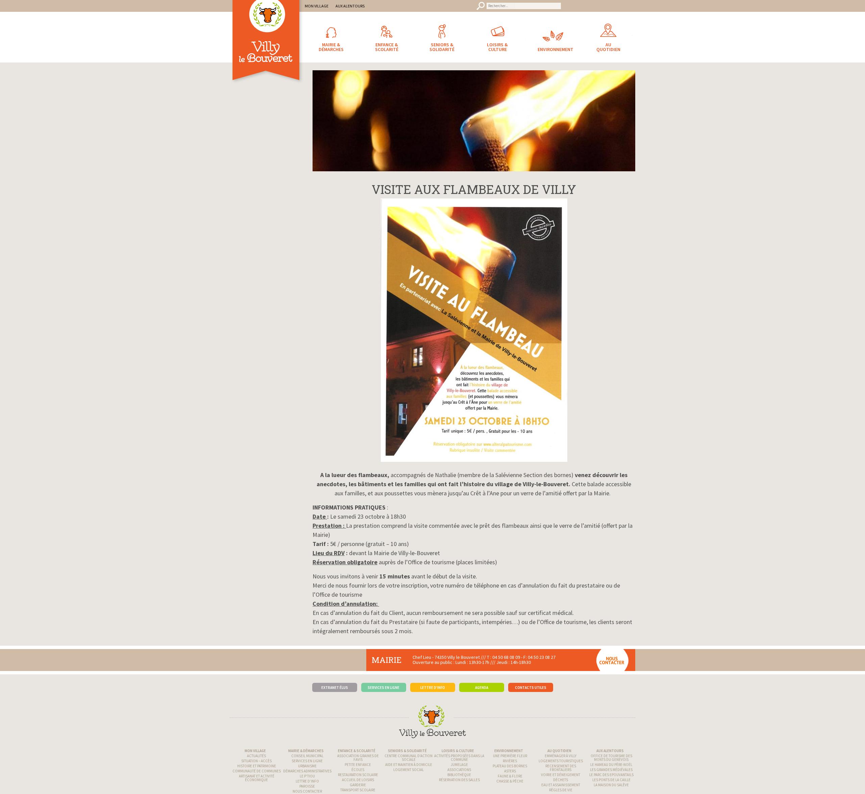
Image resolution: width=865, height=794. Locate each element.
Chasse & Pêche (509, 781)
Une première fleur (510, 755)
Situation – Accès (256, 761)
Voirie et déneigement (560, 774)
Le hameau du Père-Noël (611, 764)
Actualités (256, 755)
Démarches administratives (307, 771)
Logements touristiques (561, 761)
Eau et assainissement (560, 785)
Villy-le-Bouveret (267, 49)
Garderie (358, 785)
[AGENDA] (482, 677)
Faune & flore (510, 776)
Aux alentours (610, 750)
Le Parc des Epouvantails (611, 774)
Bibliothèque (459, 774)
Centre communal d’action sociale (408, 757)
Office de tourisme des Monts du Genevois (611, 757)
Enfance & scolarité (356, 750)
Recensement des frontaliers (560, 768)
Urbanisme (307, 766)
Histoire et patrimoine (256, 766)
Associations (459, 769)
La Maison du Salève (611, 785)
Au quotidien (559, 750)
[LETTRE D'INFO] (433, 677)
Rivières (510, 761)
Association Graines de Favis (358, 757)
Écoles (357, 769)
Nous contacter (307, 791)
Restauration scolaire (358, 774)
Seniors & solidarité (407, 750)
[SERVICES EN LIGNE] (384, 677)
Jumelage (459, 764)
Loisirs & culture (458, 750)
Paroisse (307, 786)
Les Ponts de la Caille (611, 779)
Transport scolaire (357, 790)
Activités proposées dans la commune (459, 757)
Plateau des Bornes (510, 766)
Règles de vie (560, 790)
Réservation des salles (459, 779)
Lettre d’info (307, 781)
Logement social (408, 769)
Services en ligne (307, 761)
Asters (510, 771)
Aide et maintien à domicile (408, 764)
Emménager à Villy (560, 755)
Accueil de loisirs (358, 779)
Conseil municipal (307, 755)
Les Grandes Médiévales (611, 769)
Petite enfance (358, 764)
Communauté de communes (256, 771)
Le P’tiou (307, 776)
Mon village (255, 750)
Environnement (508, 750)
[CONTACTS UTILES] (530, 677)
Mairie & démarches (306, 750)
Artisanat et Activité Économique (256, 778)
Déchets (560, 779)
